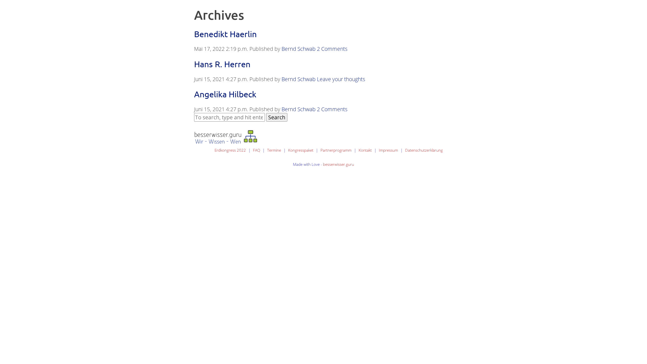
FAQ (256, 150)
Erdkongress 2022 (230, 150)
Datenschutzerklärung (424, 150)
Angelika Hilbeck (225, 94)
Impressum (388, 150)
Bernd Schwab (299, 48)
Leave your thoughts (341, 79)
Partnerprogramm (336, 150)
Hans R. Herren (222, 64)
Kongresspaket (300, 150)
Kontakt (365, 150)
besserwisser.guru (338, 164)
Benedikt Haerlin (225, 34)
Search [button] (276, 117)
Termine (274, 150)
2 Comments (332, 48)
